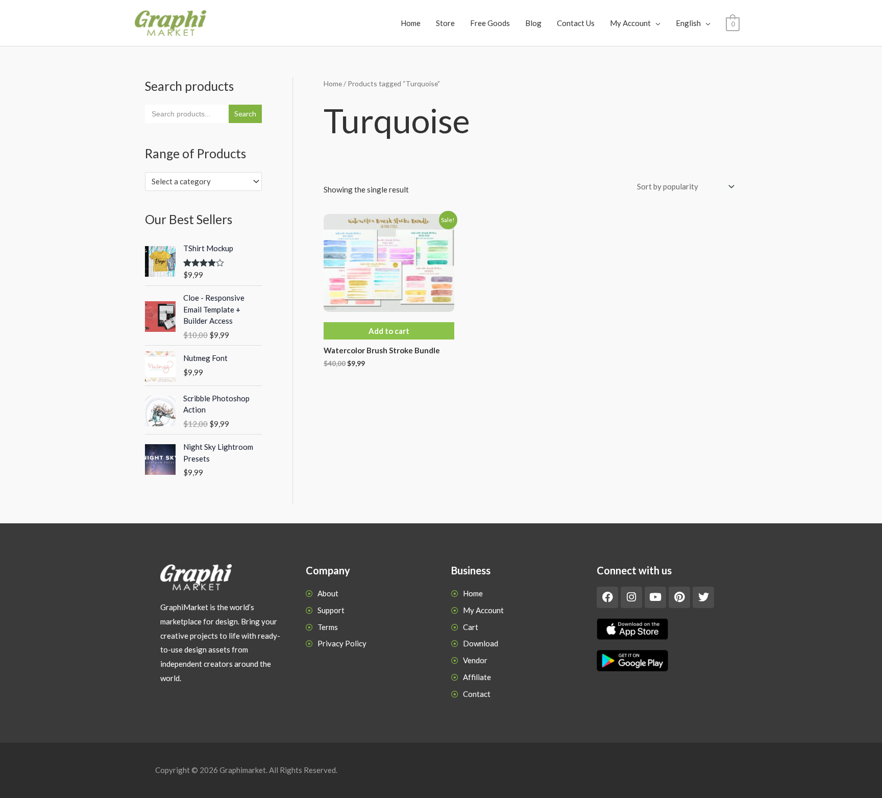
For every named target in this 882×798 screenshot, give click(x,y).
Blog (533, 23)
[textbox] (199, 181)
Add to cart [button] (389, 330)
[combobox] (203, 181)
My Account (630, 23)
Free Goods (490, 23)
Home (411, 23)
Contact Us (576, 23)
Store (445, 23)
